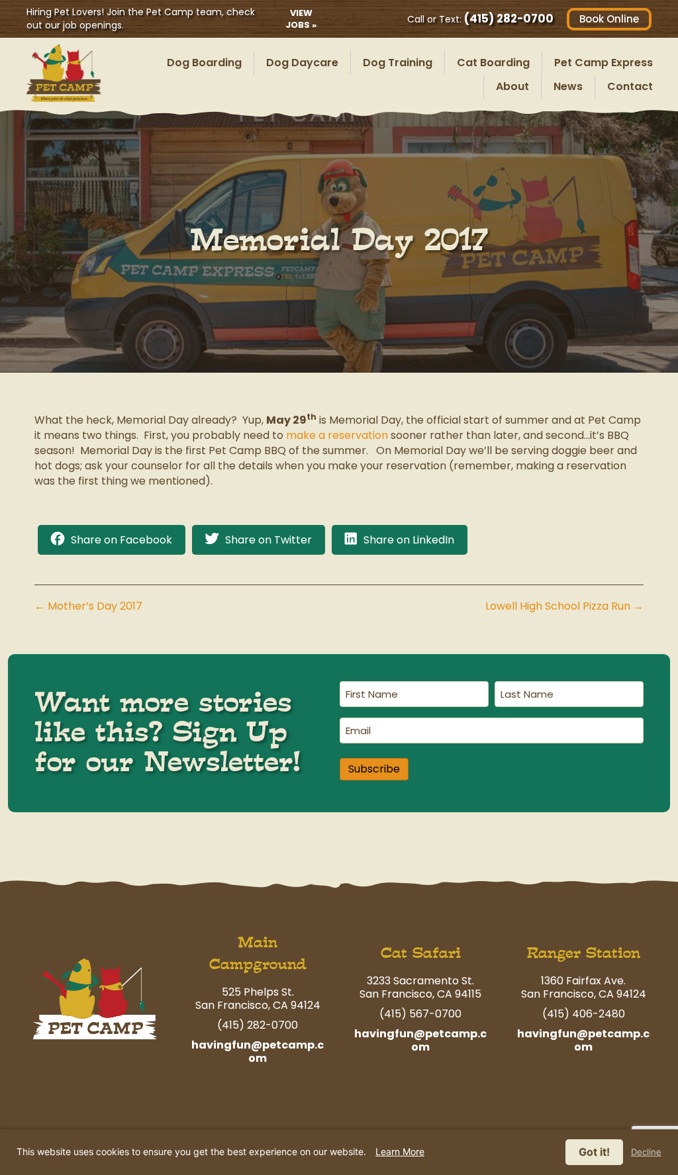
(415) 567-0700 (420, 1013)
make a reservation (337, 435)
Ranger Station (583, 953)
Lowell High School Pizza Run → (564, 606)
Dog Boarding (204, 62)
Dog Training (397, 62)
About (512, 86)
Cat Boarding (493, 62)
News (568, 86)
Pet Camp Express (603, 62)
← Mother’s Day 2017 (88, 606)
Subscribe (374, 768)
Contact (630, 86)
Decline (646, 1152)
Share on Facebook (121, 539)
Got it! (594, 1151)
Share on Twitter (268, 539)
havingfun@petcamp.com (257, 1051)
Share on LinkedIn (408, 539)
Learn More (399, 1151)
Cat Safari (421, 953)
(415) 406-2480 (583, 1013)
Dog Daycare (302, 62)
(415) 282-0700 (509, 18)
